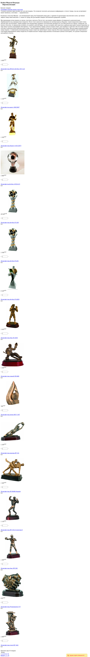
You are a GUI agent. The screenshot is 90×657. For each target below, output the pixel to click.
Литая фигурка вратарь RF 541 (10, 453)
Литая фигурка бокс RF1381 (9, 568)
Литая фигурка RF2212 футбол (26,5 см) (13, 69)
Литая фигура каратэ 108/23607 (10, 107)
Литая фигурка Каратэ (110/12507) (11, 145)
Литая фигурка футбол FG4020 (10, 299)
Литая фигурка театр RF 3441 (9, 645)
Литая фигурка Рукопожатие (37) (11, 606)
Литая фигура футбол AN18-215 (10, 184)
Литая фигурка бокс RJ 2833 (9, 338)
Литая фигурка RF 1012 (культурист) (12, 530)
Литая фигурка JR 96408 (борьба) (11, 491)
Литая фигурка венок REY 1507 (10, 414)
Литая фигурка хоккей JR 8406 (10, 376)
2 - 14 (7, 655)
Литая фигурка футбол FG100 (10, 222)
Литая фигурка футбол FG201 (10, 261)
